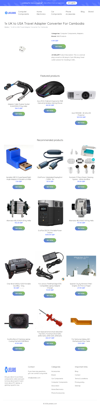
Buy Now (58, 46)
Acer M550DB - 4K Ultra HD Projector (81, 114)
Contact (77, 375)
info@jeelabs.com (34, 378)
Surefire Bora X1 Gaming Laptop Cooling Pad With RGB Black (18, 340)
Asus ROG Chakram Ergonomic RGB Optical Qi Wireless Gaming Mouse (50, 102)
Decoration (55, 386)
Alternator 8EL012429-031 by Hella (19, 221)
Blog (82, 12)
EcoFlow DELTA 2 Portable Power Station (50, 232)
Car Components (56, 13)
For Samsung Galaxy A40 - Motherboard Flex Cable (81, 340)
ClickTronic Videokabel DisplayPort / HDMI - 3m (50, 178)
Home (7, 27)
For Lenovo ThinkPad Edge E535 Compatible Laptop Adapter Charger (49, 286)
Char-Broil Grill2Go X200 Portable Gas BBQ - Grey (19, 285)
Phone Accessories (70, 13)
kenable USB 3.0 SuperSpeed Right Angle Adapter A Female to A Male (18, 178)
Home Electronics (41, 13)
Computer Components (23, 13)
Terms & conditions (81, 378)
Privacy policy (79, 382)
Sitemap (77, 386)
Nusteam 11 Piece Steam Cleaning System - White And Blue (81, 178)
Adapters (80, 33)
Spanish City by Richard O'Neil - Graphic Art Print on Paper (81, 285)
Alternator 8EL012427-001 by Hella (81, 221)
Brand (90, 12)
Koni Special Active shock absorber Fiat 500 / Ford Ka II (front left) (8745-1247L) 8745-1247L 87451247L (50, 334)
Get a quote (71, 3)
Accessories (55, 371)
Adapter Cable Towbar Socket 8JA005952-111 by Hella (19, 105)
